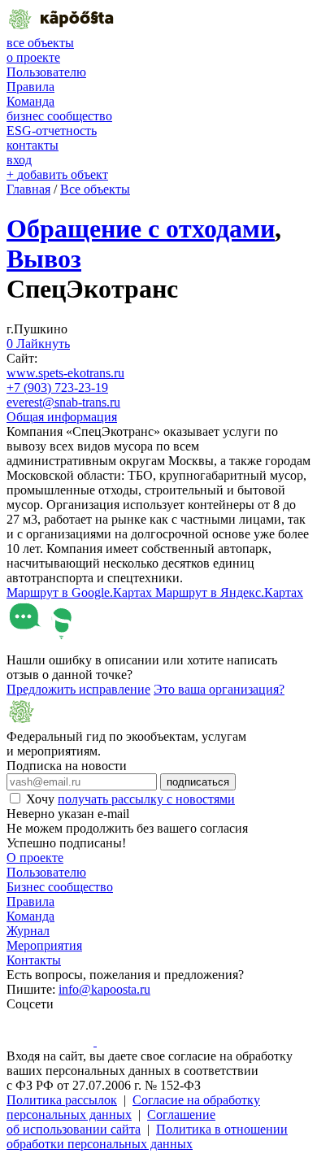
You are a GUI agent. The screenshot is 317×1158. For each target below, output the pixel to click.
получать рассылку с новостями (146, 799)
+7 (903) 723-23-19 (57, 387)
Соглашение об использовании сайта (111, 1122)
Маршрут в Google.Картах (81, 592)
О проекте (35, 857)
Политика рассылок (62, 1100)
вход (19, 160)
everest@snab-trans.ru (63, 402)
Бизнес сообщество (60, 887)
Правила (30, 87)
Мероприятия (44, 945)
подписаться (198, 782)
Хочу (130, 799)
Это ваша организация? (219, 689)
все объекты (40, 43)
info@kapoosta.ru (104, 989)
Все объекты (95, 189)
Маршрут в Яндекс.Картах (229, 592)
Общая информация (62, 417)
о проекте (33, 57)
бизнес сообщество (59, 116)
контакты (33, 145)
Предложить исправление (78, 689)
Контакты (34, 960)
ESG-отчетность (52, 130)
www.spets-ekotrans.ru (65, 373)
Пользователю (46, 72)
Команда (30, 101)
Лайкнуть (38, 343)
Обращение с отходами (141, 228)
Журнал (28, 931)
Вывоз (44, 258)
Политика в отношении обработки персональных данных (147, 1136)
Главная (28, 189)
